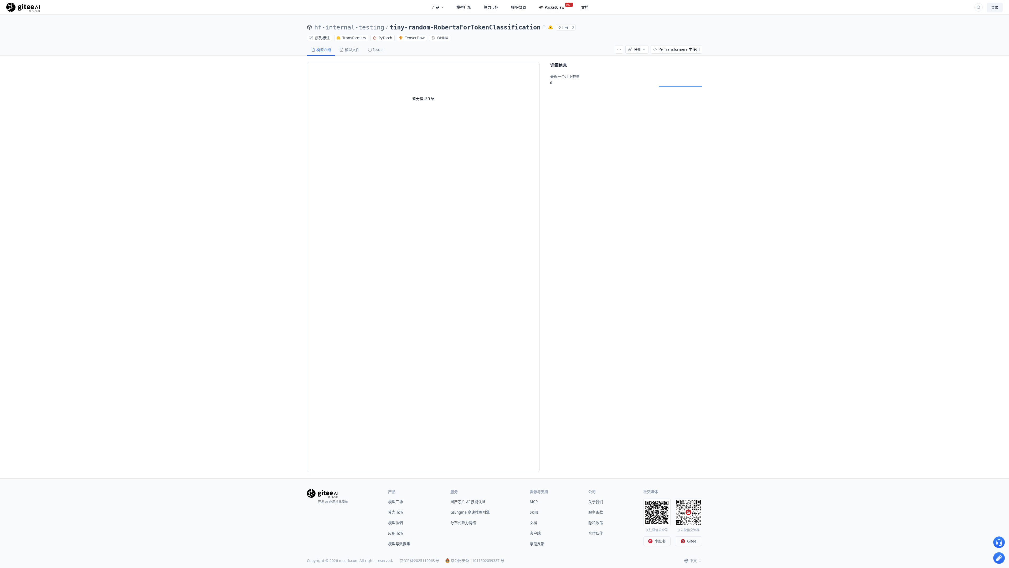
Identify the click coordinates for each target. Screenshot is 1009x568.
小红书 (660, 541)
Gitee (691, 541)
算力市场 (395, 512)
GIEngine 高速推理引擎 (470, 512)
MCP (534, 501)
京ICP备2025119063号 (419, 560)
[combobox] (693, 560)
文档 (533, 522)
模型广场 (395, 501)
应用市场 (395, 533)
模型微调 (395, 522)
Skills (534, 512)
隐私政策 (595, 522)
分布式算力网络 (463, 522)
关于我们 (595, 501)
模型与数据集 (399, 543)
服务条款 (595, 512)
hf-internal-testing (349, 27)
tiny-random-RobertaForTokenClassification (465, 27)
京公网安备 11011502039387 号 (477, 560)
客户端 (535, 533)
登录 (994, 7)
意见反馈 (537, 543)
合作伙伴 (595, 533)
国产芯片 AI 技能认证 (468, 501)
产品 (436, 7)
